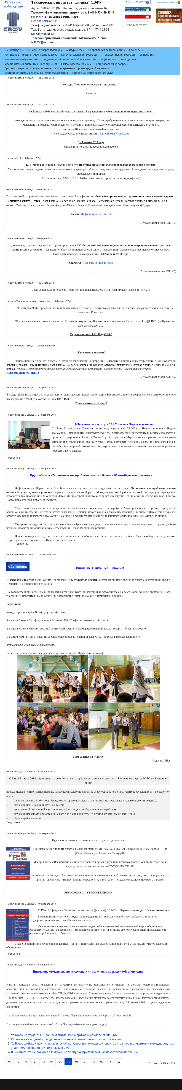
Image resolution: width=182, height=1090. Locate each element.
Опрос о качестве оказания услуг (92, 72)
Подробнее (13, 457)
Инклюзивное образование (21, 59)
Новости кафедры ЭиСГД (20, 414)
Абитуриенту (74, 50)
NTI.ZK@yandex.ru (44, 42)
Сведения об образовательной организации (69, 59)
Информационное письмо (96, 214)
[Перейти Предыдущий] (18, 1061)
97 (85, 1062)
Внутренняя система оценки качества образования (36, 72)
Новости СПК (13, 158)
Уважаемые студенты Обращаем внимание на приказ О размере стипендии (64, 1035)
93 (51, 1062)
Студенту (134, 50)
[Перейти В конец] (119, 1061)
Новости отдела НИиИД (19, 189)
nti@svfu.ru (50, 21)
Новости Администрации (20, 77)
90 (26, 1062)
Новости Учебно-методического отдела (28, 301)
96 (76, 1062)
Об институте (12, 50)
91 (35, 1062)
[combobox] (138, 24)
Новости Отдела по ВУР (19, 771)
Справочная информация (120, 54)
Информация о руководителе (118, 59)
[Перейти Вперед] (110, 1061)
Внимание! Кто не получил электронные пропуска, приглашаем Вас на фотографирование (74, 1052)
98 (93, 1062)
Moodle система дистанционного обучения (30, 64)
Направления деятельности (105, 50)
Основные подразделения (43, 50)
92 (43, 1062)
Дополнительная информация (79, 54)
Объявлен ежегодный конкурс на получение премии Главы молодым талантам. (66, 1039)
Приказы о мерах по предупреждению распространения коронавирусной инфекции (56, 68)
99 (101, 1062)
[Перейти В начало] (9, 1061)
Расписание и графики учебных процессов (30, 54)
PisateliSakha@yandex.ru (114, 133)
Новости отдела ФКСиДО (20, 554)
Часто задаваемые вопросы (111, 64)
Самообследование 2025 (76, 64)
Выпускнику (147, 54)
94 (60, 1062)
